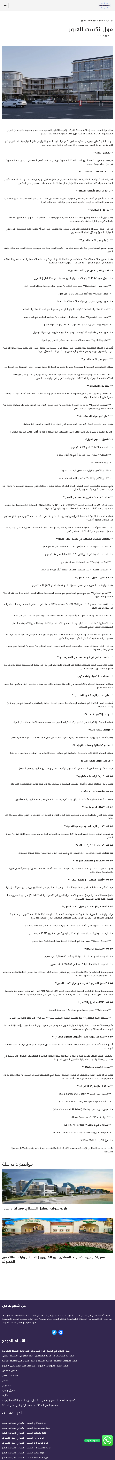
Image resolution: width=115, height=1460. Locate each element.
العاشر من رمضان (10, 1375)
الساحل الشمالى (10, 1370)
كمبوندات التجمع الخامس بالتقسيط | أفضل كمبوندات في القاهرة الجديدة (38, 1400)
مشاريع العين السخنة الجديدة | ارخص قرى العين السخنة (30, 1405)
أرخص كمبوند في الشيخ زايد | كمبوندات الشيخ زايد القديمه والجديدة (36, 1351)
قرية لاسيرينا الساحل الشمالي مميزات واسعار (24, 1433)
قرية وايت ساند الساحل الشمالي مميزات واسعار (25, 1457)
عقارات (5, 1395)
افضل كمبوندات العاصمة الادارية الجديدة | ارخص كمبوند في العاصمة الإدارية (40, 1361)
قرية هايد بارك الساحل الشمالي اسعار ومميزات (25, 1443)
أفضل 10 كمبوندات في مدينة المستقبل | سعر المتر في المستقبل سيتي (38, 1356)
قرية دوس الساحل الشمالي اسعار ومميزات (23, 1438)
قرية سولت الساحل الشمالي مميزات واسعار (34, 1208)
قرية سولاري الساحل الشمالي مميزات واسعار (24, 1423)
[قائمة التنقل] (5, 5)
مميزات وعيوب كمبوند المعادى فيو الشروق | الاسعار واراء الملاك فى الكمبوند (53, 1259)
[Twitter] (54, 1332)
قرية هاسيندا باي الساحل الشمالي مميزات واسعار (26, 1448)
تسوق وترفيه (8, 1390)
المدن (100, 20)
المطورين (6, 1385)
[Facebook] (60, 1332)
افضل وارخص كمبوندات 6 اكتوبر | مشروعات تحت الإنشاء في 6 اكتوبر (35, 1366)
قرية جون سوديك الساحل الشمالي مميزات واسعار (26, 1428)
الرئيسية (109, 20)
